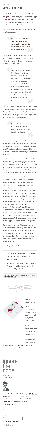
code (9, 370)
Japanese (23, 348)
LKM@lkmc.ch (8, 404)
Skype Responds (12, 7)
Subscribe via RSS (11, 410)
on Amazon (19, 345)
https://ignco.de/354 (10, 276)
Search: (5, 415)
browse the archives (12, 421)
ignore (10, 361)
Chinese (14, 348)
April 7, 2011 (6, 4)
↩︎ (18, 259)
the (6, 366)
